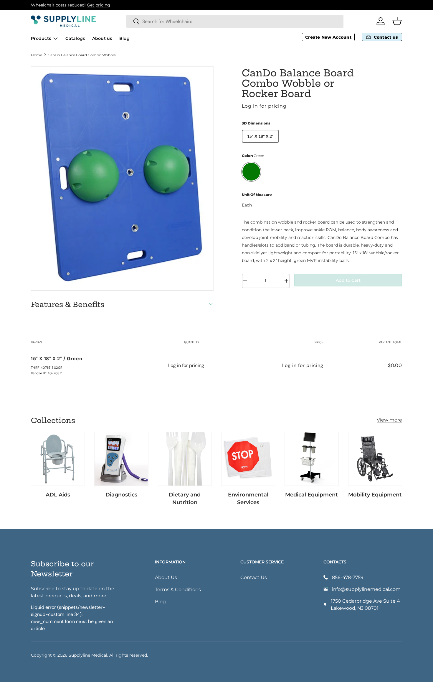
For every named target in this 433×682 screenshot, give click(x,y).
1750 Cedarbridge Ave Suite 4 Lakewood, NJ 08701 (365, 604)
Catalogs (75, 38)
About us (102, 38)
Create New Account (328, 37)
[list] (122, 178)
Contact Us (253, 577)
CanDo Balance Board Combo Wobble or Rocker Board (83, 55)
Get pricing (98, 5)
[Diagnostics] (121, 459)
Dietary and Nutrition (185, 498)
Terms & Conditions (178, 589)
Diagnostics (121, 494)
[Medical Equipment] (311, 459)
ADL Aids (58, 494)
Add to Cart (348, 280)
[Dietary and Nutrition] (184, 459)
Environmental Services (248, 498)
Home (36, 55)
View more (389, 420)
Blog (124, 38)
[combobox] (234, 21)
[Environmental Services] (248, 459)
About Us (166, 577)
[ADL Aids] (58, 459)
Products (41, 38)
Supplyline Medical (88, 655)
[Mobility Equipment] (375, 459)
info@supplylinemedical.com (366, 589)
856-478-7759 (347, 577)
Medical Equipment (311, 494)
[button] (397, 21)
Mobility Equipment (375, 494)
